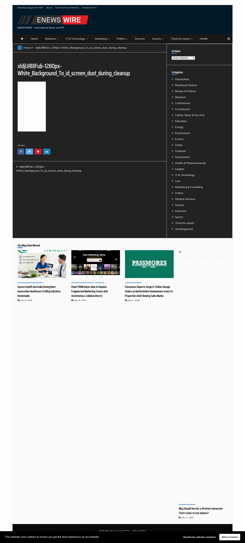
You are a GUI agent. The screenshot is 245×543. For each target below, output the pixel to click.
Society (156, 38)
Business (50, 38)
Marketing (101, 38)
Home (34, 38)
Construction (182, 109)
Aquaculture (182, 79)
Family (179, 145)
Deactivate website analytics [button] (199, 537)
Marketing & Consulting (189, 187)
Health (204, 38)
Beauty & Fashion (185, 91)
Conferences (182, 103)
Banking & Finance (186, 85)
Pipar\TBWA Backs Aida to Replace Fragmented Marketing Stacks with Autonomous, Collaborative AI (89, 291)
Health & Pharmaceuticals (190, 163)
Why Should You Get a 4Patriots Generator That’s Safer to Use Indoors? (201, 510)
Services (140, 38)
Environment (182, 133)
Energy (179, 127)
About (49, 7)
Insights (179, 169)
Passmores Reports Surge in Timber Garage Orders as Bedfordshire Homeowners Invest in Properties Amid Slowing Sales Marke (149, 291)
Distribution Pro (89, 7)
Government (182, 157)
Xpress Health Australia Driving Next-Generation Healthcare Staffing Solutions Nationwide (39, 291)
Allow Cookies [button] (230, 537)
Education (181, 121)
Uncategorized (184, 229)
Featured (180, 151)
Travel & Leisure (180, 38)
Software (180, 211)
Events (179, 139)
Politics (120, 38)
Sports (179, 217)
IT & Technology (75, 38)
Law (177, 181)
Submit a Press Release (67, 7)
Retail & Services (185, 199)
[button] (100, 537)
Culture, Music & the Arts (189, 115)
